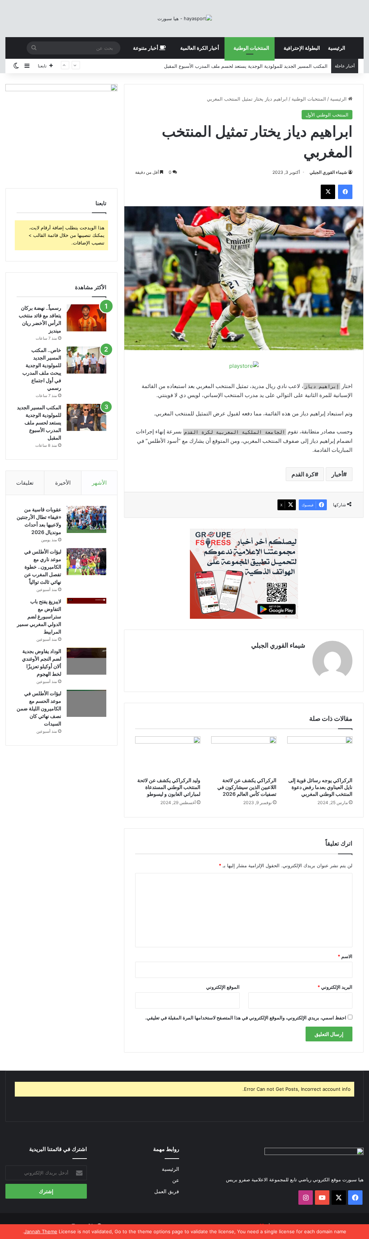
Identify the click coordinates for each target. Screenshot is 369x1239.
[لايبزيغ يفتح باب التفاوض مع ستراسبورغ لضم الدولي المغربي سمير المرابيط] (86, 608)
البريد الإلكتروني (334, 987)
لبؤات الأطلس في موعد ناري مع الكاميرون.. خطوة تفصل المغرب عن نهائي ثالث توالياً (42, 566)
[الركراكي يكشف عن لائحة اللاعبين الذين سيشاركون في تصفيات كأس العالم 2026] (243, 754)
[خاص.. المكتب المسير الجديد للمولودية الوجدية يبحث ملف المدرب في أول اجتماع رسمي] (86, 360)
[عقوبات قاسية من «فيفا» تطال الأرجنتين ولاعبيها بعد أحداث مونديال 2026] (86, 519)
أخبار (337, 474)
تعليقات (25, 482)
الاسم (345, 956)
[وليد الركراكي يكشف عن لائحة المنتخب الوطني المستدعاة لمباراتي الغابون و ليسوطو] (167, 754)
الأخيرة (63, 482)
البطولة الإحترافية (302, 48)
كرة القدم (303, 474)
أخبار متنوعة (146, 48)
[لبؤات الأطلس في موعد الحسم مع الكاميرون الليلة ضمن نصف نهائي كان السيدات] (86, 703)
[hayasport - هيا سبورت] (184, 18)
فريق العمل (166, 1191)
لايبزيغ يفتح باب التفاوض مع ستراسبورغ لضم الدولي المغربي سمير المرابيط (39, 616)
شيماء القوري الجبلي (328, 172)
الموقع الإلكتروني (223, 987)
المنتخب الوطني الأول (327, 115)
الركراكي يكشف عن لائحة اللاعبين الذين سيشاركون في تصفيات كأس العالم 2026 (246, 787)
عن (175, 1180)
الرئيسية (336, 48)
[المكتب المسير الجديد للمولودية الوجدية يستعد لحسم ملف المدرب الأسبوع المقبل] (86, 417)
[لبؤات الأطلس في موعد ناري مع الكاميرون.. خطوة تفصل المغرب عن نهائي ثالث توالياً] (86, 561)
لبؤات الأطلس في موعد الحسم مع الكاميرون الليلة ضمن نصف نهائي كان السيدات (39, 708)
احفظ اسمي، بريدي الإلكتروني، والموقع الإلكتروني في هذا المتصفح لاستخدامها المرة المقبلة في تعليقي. (245, 1017)
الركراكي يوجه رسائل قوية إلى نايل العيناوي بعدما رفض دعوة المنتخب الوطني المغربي (320, 787)
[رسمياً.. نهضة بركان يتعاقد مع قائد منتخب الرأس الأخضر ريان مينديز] (86, 317)
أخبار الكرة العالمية (199, 48)
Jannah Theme (40, 1231)
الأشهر (99, 482)
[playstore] (244, 365)
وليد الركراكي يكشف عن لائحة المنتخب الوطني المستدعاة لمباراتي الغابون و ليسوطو (168, 787)
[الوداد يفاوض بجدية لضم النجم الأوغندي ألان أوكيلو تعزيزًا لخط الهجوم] (86, 661)
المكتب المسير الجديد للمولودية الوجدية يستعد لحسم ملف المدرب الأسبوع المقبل (39, 422)
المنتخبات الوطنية (251, 48)
